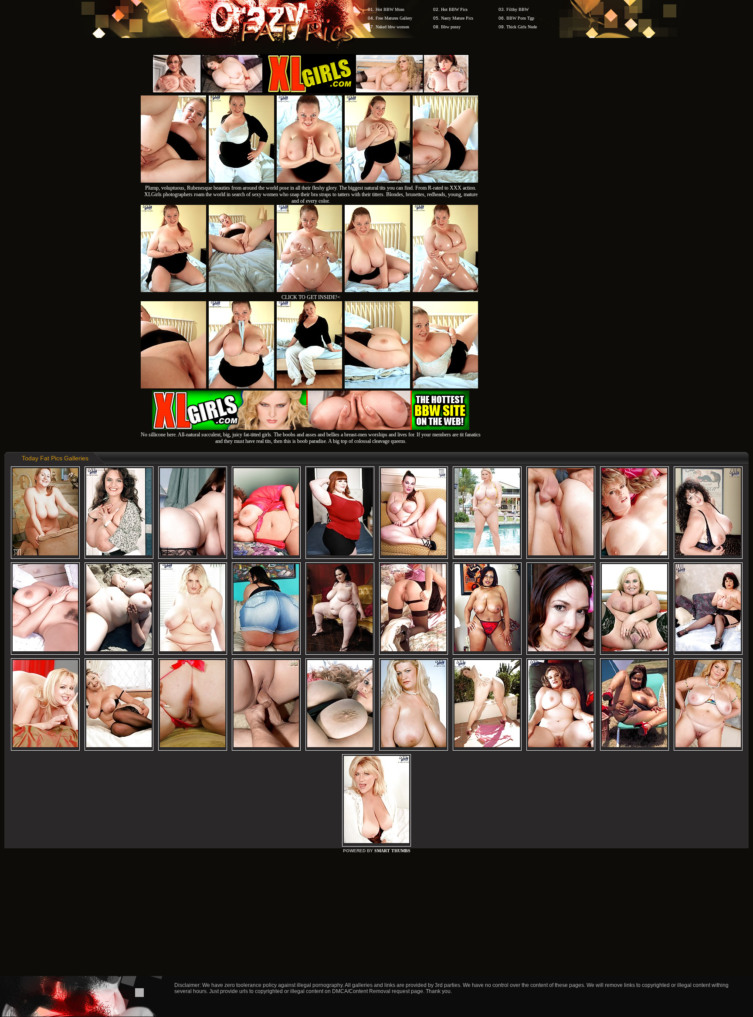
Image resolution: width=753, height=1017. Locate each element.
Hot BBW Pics (454, 9)
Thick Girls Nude (521, 26)
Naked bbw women (392, 26)
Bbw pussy (451, 26)
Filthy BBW (517, 9)
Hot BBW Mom (390, 9)
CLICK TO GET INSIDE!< (311, 297)
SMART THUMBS (392, 850)
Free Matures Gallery (394, 18)
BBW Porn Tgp (520, 18)
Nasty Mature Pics (457, 18)
